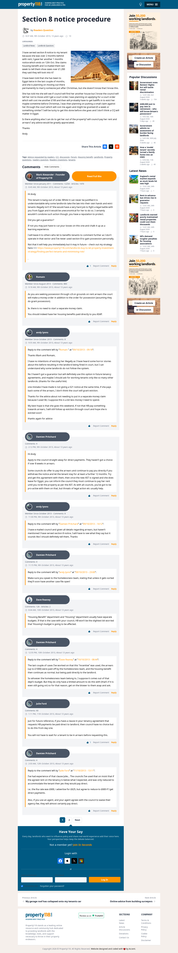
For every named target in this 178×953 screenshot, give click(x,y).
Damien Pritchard (69, 523)
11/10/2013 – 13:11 (84, 770)
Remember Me (31, 886)
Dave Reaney (66, 659)
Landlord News (29, 46)
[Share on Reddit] (117, 146)
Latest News (122, 921)
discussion (65, 157)
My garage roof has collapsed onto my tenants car (53, 901)
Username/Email (29, 875)
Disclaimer (146, 940)
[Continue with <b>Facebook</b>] (60, 861)
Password (59, 875)
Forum (74, 157)
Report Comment (101, 266)
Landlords (98, 157)
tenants (72, 159)
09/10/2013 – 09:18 (82, 349)
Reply (114, 266)
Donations (123, 933)
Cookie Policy (144, 935)
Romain (64, 349)
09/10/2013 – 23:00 (85, 572)
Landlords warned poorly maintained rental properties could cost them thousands (149, 219)
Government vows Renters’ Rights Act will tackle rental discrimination (149, 87)
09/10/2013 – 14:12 (92, 523)
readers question (41, 159)
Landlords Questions (46, 46)
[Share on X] (111, 146)
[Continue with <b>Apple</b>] (67, 861)
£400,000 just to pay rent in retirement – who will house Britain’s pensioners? (149, 109)
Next (77, 820)
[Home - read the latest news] (78, 4)
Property (108, 157)
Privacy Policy (144, 928)
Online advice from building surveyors (131, 901)
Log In (104, 879)
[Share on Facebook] (105, 146)
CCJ (57, 157)
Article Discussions (124, 928)
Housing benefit (85, 157)
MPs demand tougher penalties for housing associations (148, 240)
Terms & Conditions (146, 921)
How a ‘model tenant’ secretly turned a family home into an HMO (147, 152)
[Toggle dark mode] (140, 4)
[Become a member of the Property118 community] (143, 31)
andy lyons (65, 572)
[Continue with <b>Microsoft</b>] (81, 861)
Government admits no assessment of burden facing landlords (147, 131)
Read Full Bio (94, 176)
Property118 (65, 948)
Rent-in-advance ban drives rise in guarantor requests (148, 199)
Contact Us (124, 937)
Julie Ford (64, 770)
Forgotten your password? (52, 886)
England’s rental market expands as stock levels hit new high (148, 180)
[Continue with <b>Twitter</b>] (74, 861)
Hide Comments (51, 166)
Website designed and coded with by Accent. (113, 948)
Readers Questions (58, 159)
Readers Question (43, 30)
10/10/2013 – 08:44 (87, 659)
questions (26, 159)
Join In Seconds (82, 844)
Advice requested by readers (41, 157)
